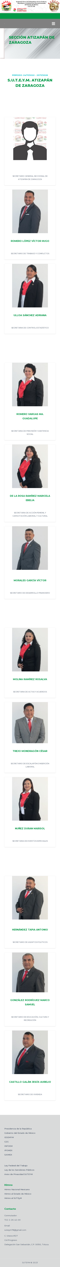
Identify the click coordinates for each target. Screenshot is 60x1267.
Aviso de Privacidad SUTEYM (18, 1174)
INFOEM (8, 1146)
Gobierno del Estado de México (19, 1133)
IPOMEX (8, 1150)
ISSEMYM (9, 1137)
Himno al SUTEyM (13, 1198)
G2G (6, 1142)
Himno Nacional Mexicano (17, 1189)
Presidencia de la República (18, 1128)
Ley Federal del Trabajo (16, 1165)
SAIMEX (8, 1155)
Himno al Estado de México (17, 1194)
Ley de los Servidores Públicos (19, 1170)
